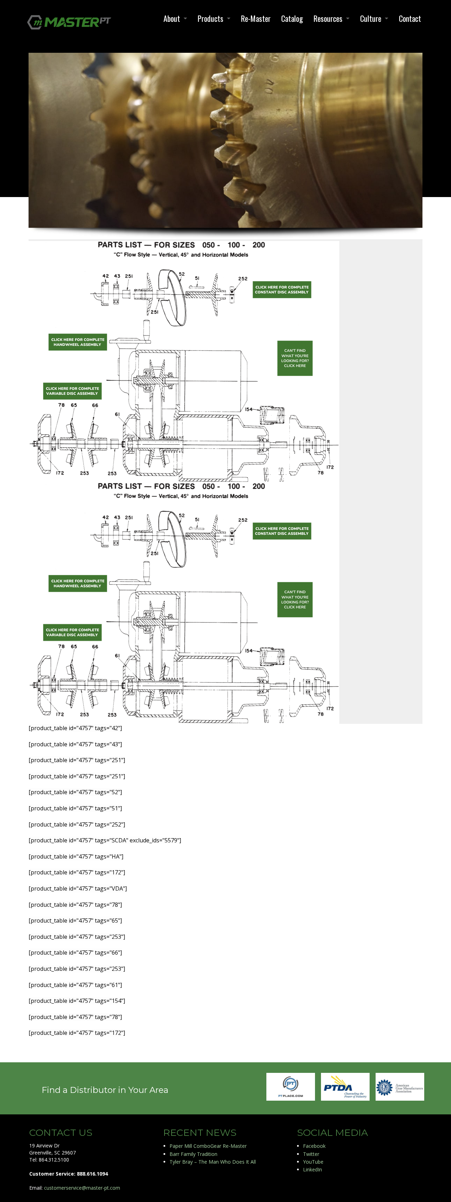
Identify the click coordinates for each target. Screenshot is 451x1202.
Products (210, 18)
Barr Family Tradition (193, 1154)
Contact (410, 18)
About (171, 18)
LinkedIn (312, 1169)
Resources (328, 18)
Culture (370, 18)
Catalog (292, 18)
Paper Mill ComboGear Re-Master (208, 1146)
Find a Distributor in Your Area (105, 1090)
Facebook (314, 1146)
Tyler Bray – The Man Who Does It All (212, 1161)
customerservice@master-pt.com (82, 1187)
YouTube (313, 1161)
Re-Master (256, 18)
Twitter (311, 1154)
